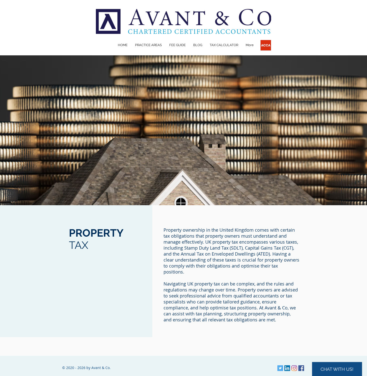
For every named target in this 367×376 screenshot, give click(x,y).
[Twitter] (280, 368)
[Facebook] (301, 368)
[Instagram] (294, 368)
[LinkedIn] (287, 368)
